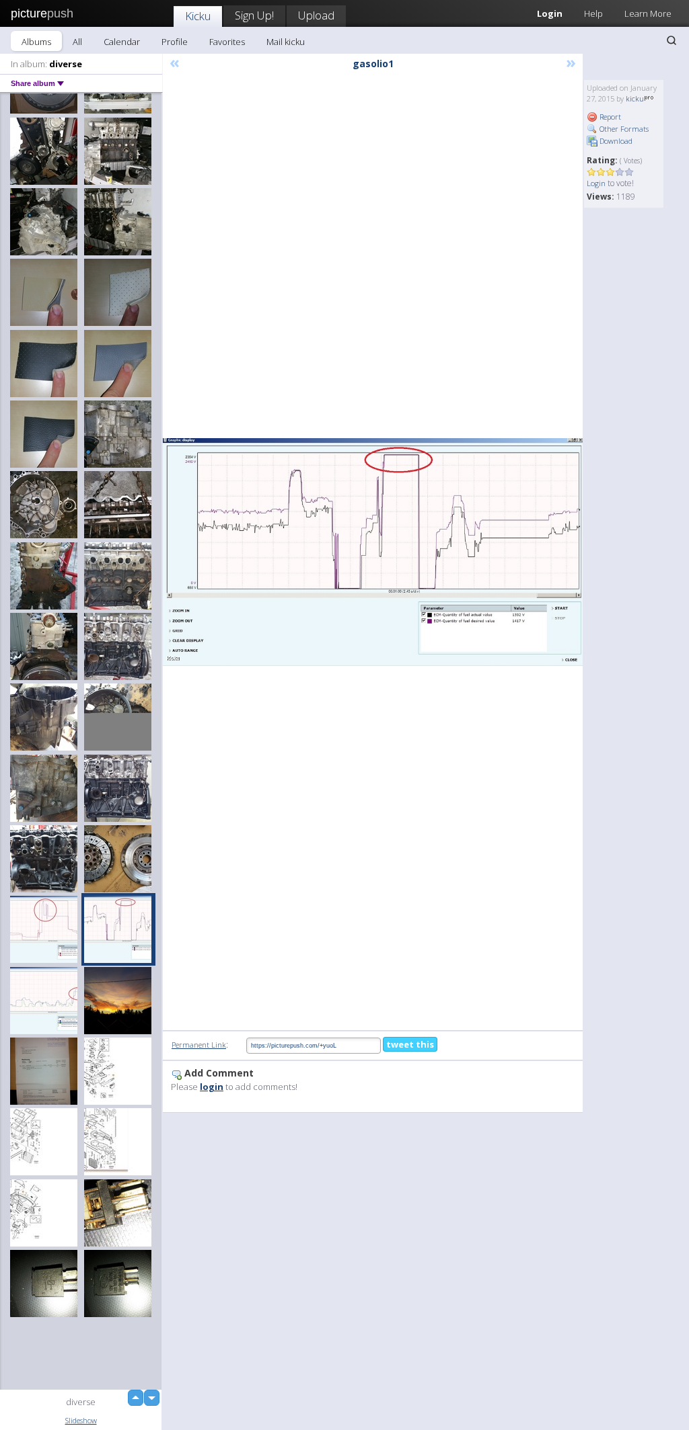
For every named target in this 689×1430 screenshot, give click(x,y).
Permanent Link (199, 1045)
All (77, 42)
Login (596, 183)
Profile (174, 42)
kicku (635, 98)
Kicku (198, 16)
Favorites (227, 42)
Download (614, 141)
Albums (36, 42)
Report (609, 117)
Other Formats (623, 129)
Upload (316, 15)
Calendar (122, 42)
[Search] (671, 40)
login (211, 1087)
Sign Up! (254, 15)
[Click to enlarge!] (373, 552)
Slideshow (81, 1420)
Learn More (648, 13)
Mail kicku (285, 42)
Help (593, 13)
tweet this (410, 1044)
